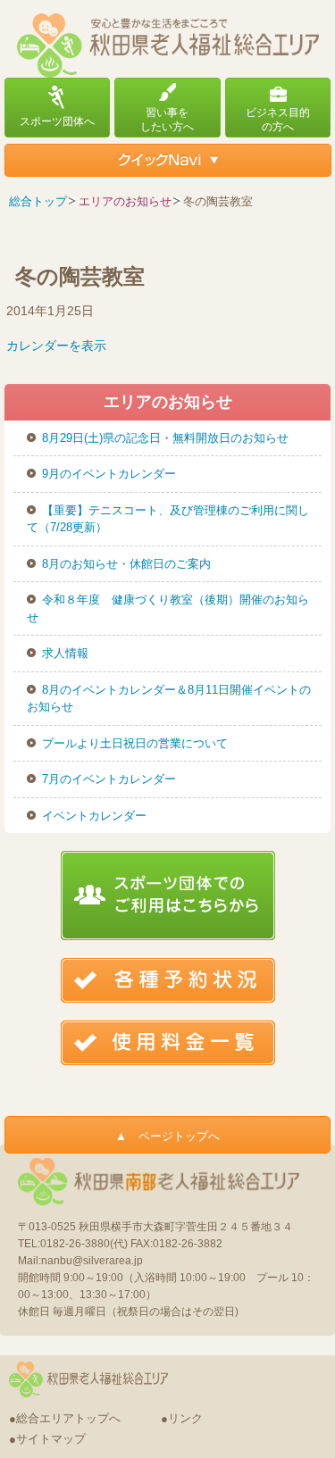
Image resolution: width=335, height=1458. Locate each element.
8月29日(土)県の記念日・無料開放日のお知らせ (165, 438)
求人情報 (65, 653)
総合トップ (38, 201)
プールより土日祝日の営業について (135, 743)
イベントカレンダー (94, 815)
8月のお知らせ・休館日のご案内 (126, 564)
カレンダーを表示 (56, 345)
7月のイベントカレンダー (109, 779)
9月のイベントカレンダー (109, 473)
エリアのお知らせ (125, 201)
